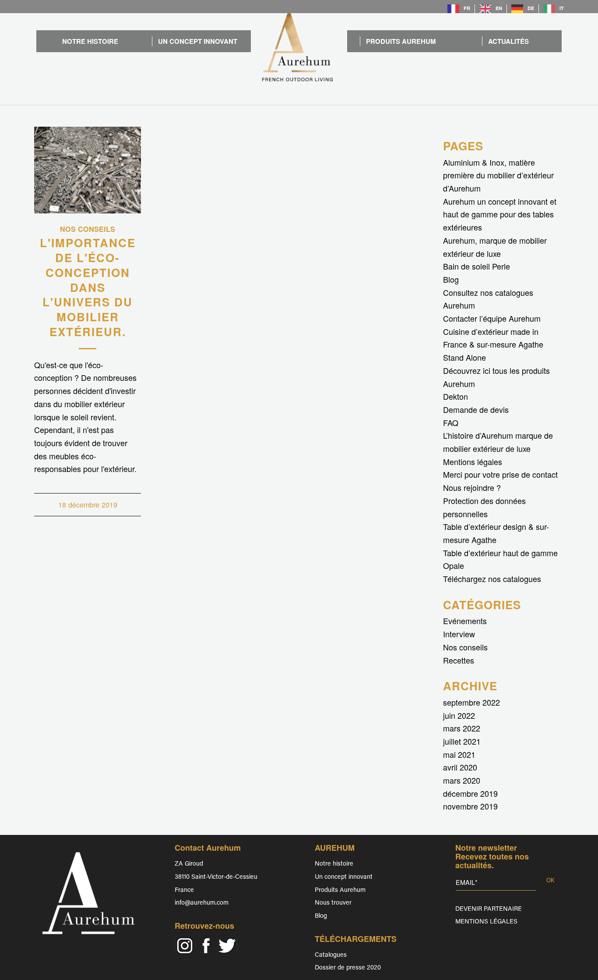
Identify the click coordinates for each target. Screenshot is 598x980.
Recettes (458, 660)
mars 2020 (461, 780)
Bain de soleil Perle (476, 266)
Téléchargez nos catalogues (492, 578)
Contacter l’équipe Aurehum (492, 318)
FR (467, 8)
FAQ (450, 422)
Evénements (465, 620)
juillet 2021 (462, 741)
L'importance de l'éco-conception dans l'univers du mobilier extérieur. (88, 287)
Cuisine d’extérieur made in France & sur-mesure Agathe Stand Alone (493, 344)
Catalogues (331, 955)
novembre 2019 (470, 806)
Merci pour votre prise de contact (500, 474)
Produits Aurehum (340, 890)
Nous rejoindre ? (472, 487)
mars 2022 (461, 728)
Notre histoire (334, 864)
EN (499, 8)
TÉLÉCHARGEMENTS (356, 938)
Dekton (455, 396)
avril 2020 (460, 767)
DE (531, 8)
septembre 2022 (471, 702)
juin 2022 (459, 715)
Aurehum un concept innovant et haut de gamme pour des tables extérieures (499, 214)
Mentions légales (472, 461)
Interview (459, 633)
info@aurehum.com (202, 903)
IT (561, 8)
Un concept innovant (344, 877)
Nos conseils (87, 229)
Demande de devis (476, 409)
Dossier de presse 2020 (348, 968)
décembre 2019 (470, 793)
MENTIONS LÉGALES (486, 922)
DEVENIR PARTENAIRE (488, 909)
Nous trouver (333, 903)
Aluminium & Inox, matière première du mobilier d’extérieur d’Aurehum (498, 175)
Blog (451, 279)
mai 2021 (459, 754)
